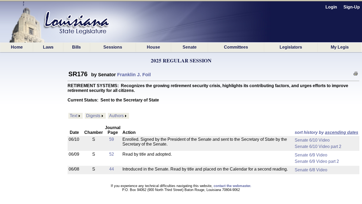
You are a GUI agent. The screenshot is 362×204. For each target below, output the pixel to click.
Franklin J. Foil (134, 74)
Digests (93, 115)
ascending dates (341, 132)
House (153, 47)
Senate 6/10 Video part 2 (318, 146)
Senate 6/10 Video (312, 140)
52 (111, 154)
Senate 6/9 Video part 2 (317, 161)
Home (17, 47)
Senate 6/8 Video (311, 170)
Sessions (112, 47)
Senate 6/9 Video (311, 155)
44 (111, 169)
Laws (48, 47)
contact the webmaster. (232, 186)
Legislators (291, 47)
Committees (236, 47)
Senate (190, 47)
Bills (76, 47)
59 (111, 139)
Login (331, 7)
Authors (116, 115)
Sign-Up (351, 7)
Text (73, 115)
